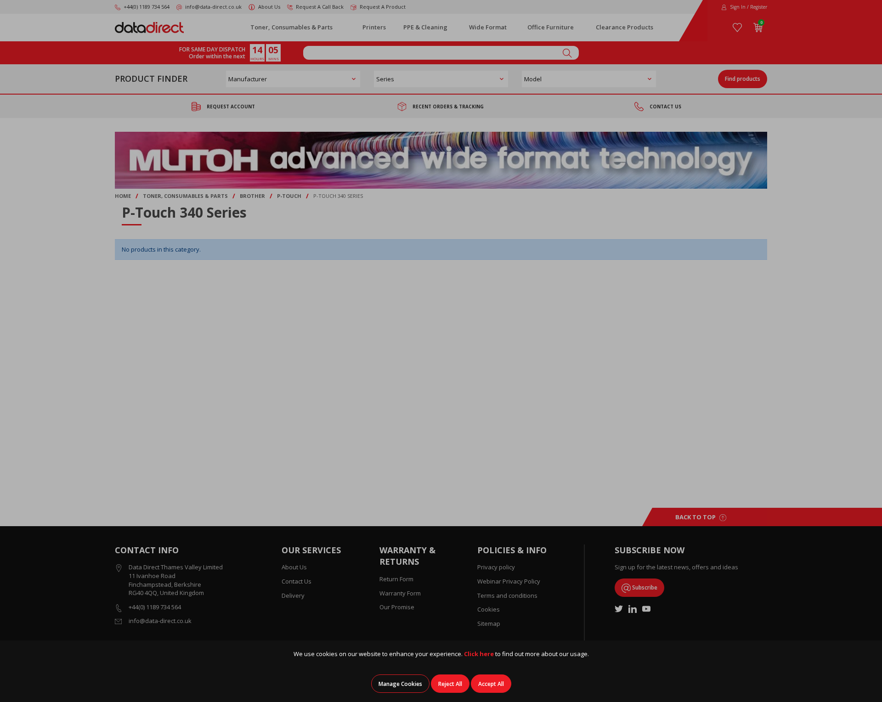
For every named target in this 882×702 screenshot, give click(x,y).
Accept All (491, 684)
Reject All (450, 684)
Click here (479, 654)
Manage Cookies (400, 684)
